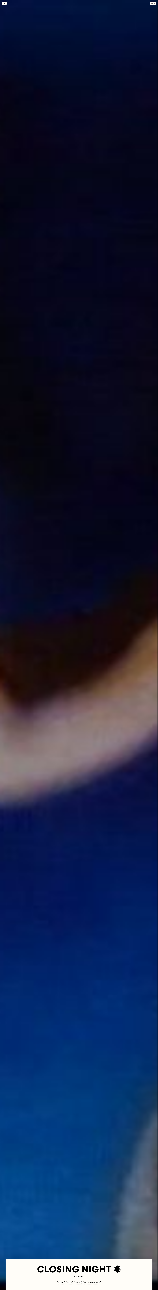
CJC (5, 3)
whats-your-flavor (92, 1283)
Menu (153, 3)
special (78, 1283)
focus (69, 1283)
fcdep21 (61, 1283)
